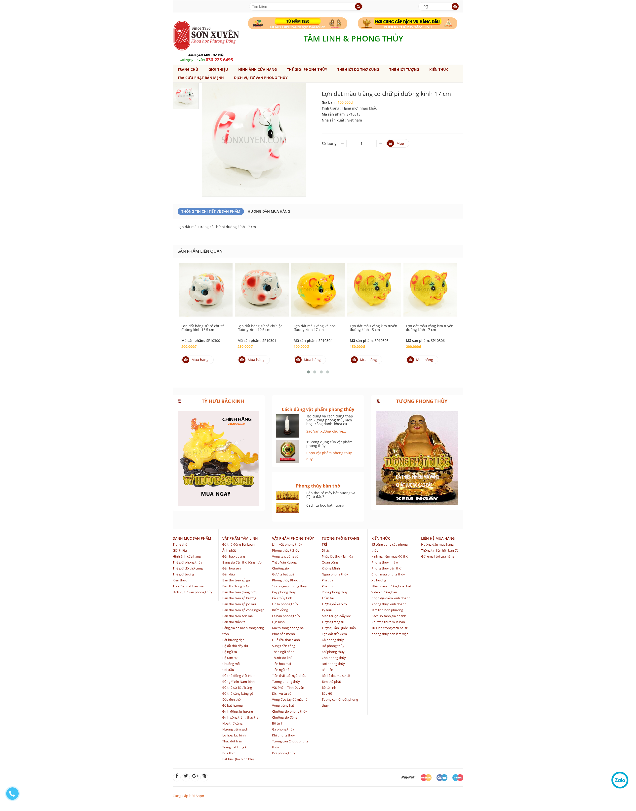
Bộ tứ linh (279, 723)
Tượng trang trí (333, 622)
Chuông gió (280, 568)
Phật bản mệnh (283, 634)
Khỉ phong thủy (283, 735)
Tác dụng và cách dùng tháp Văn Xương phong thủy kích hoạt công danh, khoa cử (329, 420)
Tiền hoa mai (281, 663)
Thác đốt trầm (232, 741)
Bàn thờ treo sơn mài (237, 616)
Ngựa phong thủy (335, 574)
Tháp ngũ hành (283, 651)
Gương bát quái (283, 574)
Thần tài (328, 598)
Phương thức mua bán (388, 622)
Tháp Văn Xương (284, 562)
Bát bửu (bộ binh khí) (238, 759)
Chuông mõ (231, 663)
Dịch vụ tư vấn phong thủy (261, 77)
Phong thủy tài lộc (285, 550)
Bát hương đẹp (233, 640)
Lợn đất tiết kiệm (334, 634)
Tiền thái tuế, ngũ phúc (289, 675)
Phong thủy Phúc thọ (288, 580)
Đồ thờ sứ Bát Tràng (237, 687)
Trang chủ (188, 69)
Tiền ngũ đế (280, 669)
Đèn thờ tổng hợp (235, 586)
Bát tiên (327, 669)
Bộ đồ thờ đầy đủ (235, 646)
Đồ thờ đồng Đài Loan (238, 544)
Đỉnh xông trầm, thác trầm (241, 717)
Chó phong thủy (334, 657)
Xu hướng (378, 580)
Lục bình (278, 622)
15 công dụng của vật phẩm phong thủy (329, 444)
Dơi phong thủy (283, 753)
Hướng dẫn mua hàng (269, 211)
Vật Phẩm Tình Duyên (288, 687)
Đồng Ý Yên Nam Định (238, 681)
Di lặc (325, 550)
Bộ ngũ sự (229, 651)
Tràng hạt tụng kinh (236, 747)
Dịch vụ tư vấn (282, 693)
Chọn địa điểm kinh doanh (390, 598)
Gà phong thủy (283, 729)
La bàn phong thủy (286, 616)
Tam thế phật (331, 681)
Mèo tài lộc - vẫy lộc (336, 616)
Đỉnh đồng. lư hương (237, 711)
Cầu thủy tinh (282, 598)
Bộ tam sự (230, 657)
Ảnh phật (229, 550)
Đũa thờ (228, 753)
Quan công (330, 562)
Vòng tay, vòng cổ (285, 556)
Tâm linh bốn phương (387, 610)
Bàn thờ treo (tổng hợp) (239, 592)
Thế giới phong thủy (307, 69)
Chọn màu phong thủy (388, 574)
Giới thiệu (218, 69)
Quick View (205, 284)
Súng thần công (283, 646)
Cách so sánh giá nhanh (388, 616)
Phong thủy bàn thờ (386, 568)
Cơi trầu (228, 669)
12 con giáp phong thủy (289, 586)
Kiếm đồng (280, 610)
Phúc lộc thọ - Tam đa (337, 556)
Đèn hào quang (233, 556)
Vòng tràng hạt (283, 705)
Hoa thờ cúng (232, 723)
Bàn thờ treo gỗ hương (239, 598)
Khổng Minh (331, 568)
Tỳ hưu (327, 610)
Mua (400, 143)
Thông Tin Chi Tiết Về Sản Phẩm (210, 211)
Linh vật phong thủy (287, 544)
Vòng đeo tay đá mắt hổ (290, 699)
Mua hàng (200, 359)
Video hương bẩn (384, 592)
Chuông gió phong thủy (289, 711)
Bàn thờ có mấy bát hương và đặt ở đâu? (330, 494)
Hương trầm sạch (235, 729)
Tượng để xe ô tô (334, 604)
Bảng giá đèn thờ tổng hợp (242, 562)
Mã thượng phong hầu (289, 628)
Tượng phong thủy (286, 681)
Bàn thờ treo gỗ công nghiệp (243, 610)
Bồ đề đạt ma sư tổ (336, 675)
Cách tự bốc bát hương (325, 505)
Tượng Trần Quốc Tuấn (339, 628)
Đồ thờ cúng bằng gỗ (237, 693)
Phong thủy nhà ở (384, 562)
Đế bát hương (232, 705)
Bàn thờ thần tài (234, 622)
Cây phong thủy (284, 592)
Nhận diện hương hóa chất (391, 586)
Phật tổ (327, 586)
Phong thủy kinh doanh (388, 604)
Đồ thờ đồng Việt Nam (238, 675)
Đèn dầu (228, 574)
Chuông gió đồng (284, 717)
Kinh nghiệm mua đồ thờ (389, 556)
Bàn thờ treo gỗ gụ (236, 580)
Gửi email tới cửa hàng (437, 556)
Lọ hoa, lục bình (234, 735)
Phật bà (327, 580)
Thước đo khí (281, 657)
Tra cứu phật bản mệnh (201, 77)
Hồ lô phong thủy (285, 604)
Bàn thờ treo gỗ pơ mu (239, 604)
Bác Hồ (327, 693)
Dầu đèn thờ (231, 699)
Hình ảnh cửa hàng (257, 69)
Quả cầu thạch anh (286, 640)
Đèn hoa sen (231, 568)
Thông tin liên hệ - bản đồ (440, 550)
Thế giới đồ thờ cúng (358, 69)
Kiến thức (438, 69)
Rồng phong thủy (335, 592)
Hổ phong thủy (333, 646)
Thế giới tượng (404, 69)
